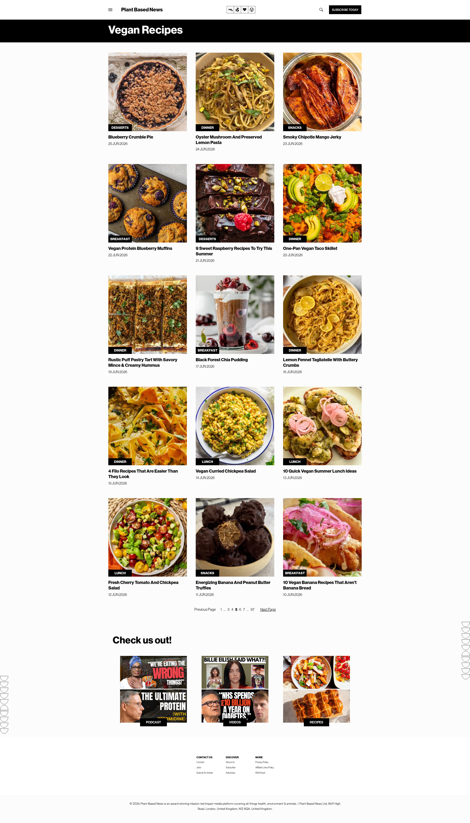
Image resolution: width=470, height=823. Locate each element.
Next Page (268, 609)
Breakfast (120, 239)
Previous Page (205, 609)
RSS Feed (260, 772)
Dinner (207, 127)
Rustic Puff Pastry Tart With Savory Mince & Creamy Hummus (142, 362)
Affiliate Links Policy (264, 767)
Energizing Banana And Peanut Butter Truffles (233, 585)
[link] (241, 9)
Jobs (198, 767)
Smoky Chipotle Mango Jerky (312, 137)
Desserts (120, 127)
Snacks (295, 127)
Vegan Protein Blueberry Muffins (140, 248)
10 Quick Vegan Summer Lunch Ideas (320, 471)
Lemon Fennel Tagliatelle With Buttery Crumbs (320, 362)
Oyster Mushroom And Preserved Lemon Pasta (229, 139)
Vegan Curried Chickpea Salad (226, 471)
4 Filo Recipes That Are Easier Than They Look (143, 473)
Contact (200, 762)
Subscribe (231, 767)
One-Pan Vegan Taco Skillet (310, 248)
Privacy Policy (261, 762)
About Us (230, 762)
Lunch (207, 462)
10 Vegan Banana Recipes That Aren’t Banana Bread (320, 585)
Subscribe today (345, 10)
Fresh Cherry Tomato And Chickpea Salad (143, 585)
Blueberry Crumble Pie (130, 137)
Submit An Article (204, 772)
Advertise (230, 772)
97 (252, 609)
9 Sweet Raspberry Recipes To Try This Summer (234, 250)
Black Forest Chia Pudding (222, 359)
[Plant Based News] (110, 9)
